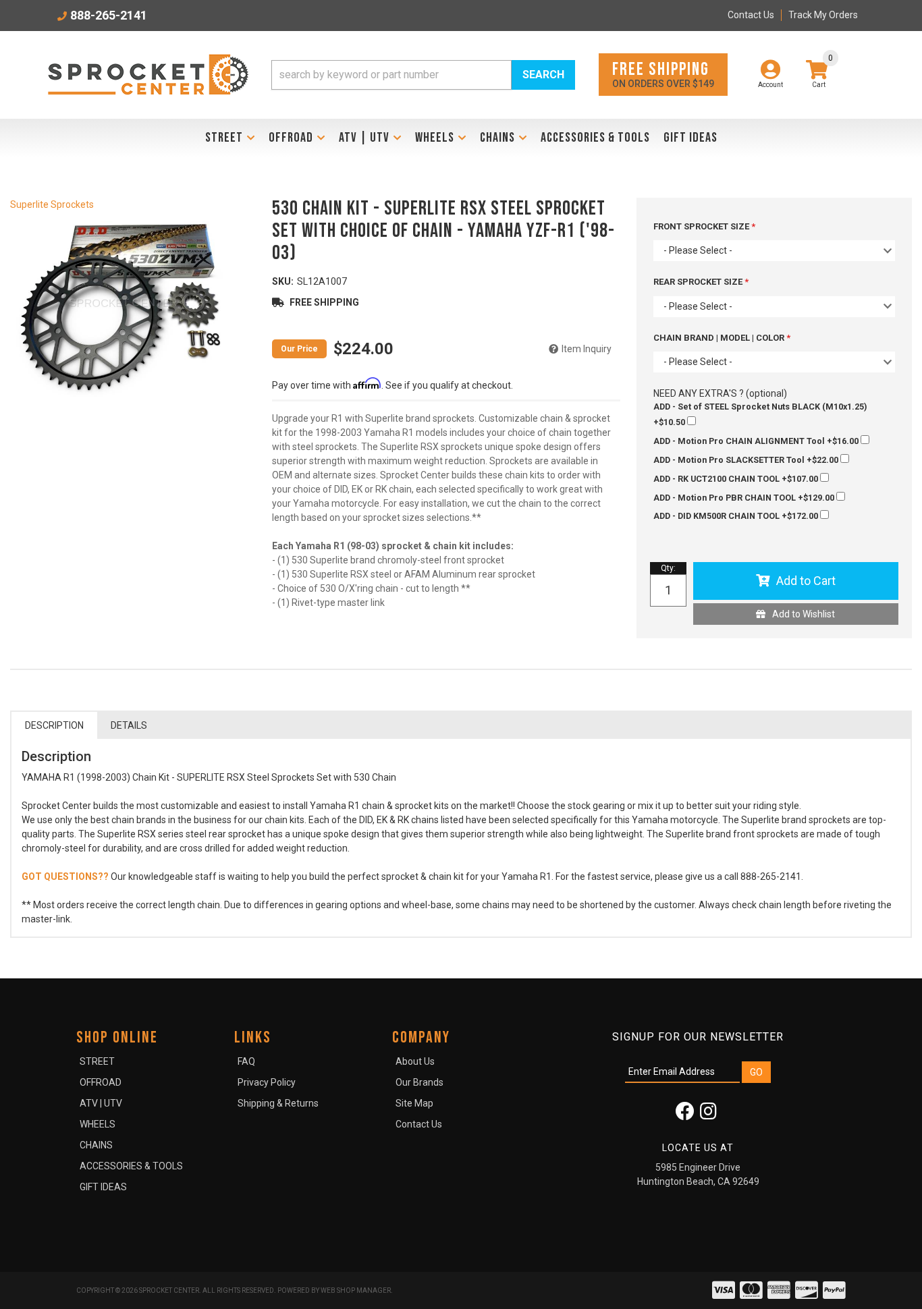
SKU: (283, 281)
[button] (423, 75)
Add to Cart (806, 581)
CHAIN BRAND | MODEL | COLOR (719, 338)
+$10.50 (760, 414)
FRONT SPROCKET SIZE (702, 226)
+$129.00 (744, 498)
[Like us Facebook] (685, 1114)
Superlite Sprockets (52, 204)
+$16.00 (757, 441)
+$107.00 (736, 479)
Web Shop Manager (356, 1290)
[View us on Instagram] (708, 1114)
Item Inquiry (587, 348)
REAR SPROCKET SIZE (698, 282)
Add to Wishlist (803, 614)
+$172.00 (736, 516)
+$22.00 (746, 460)
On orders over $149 (663, 74)
